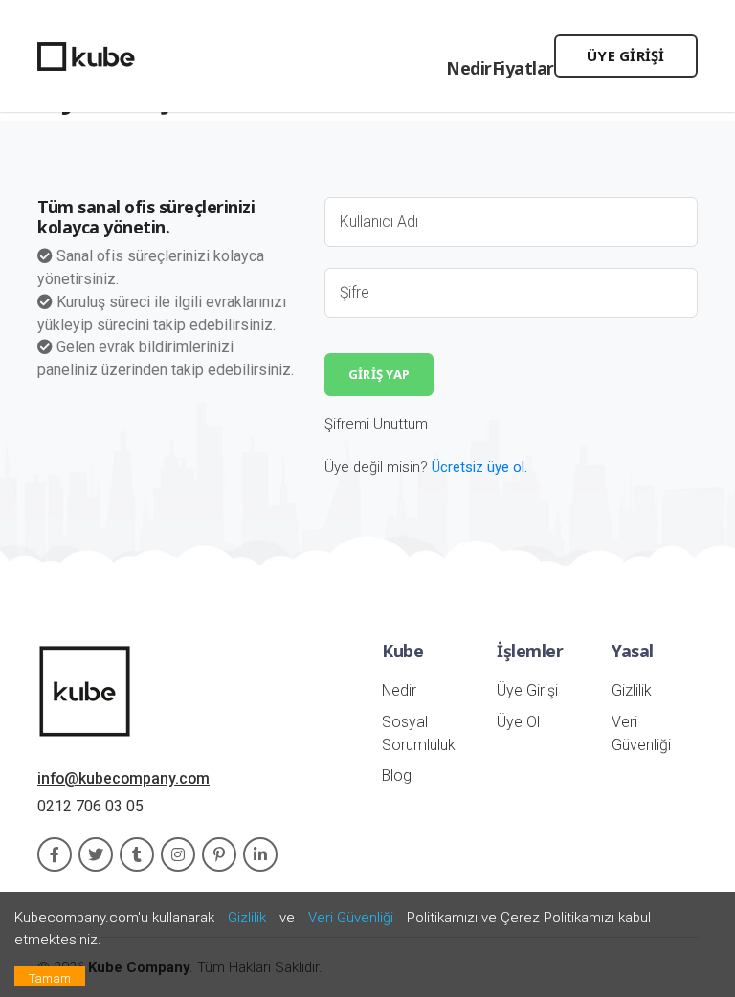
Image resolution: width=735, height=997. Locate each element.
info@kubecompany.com (123, 778)
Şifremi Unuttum (376, 423)
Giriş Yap (379, 374)
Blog (397, 775)
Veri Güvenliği (350, 917)
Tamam (50, 978)
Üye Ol (518, 722)
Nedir (469, 67)
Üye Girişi (626, 55)
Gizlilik (632, 690)
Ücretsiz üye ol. (479, 467)
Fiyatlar (523, 67)
